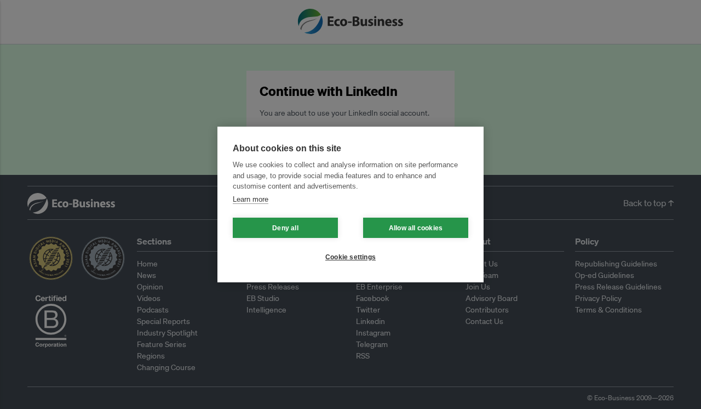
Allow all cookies (416, 228)
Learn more (250, 199)
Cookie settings (350, 257)
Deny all (285, 228)
